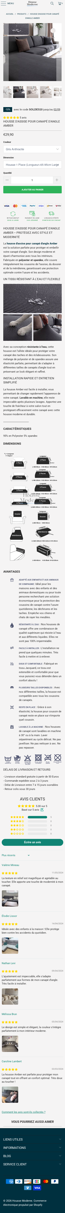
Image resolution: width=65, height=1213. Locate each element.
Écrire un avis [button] (32, 842)
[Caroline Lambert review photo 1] (10, 1094)
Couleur (7, 142)
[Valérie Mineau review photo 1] (10, 898)
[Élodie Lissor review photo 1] (10, 945)
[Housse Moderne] (32, 3)
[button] (11, 117)
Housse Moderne (22, 1200)
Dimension (8, 157)
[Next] (59, 52)
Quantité (7, 173)
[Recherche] (52, 3)
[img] (10, 873)
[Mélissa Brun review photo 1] (10, 1044)
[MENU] (1, 3)
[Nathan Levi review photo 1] (10, 996)
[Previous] (6, 52)
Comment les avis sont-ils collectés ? (23, 1112)
